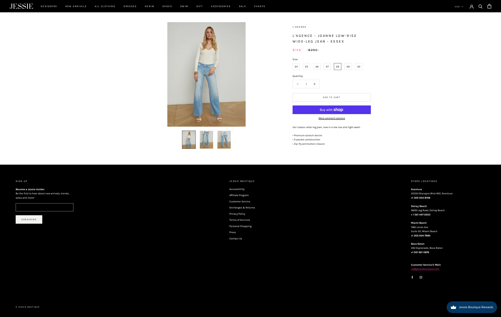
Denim (149, 6)
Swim (184, 6)
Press (232, 232)
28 (337, 66)
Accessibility (236, 189)
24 (296, 66)
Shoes (167, 6)
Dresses (130, 6)
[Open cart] (489, 6)
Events (259, 6)
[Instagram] (421, 277)
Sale (242, 6)
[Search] (480, 6)
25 (306, 66)
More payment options (332, 118)
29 (348, 66)
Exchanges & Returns (242, 207)
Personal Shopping (240, 226)
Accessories (221, 6)
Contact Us (235, 238)
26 (316, 66)
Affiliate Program (239, 195)
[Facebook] (412, 277)
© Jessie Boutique (28, 307)
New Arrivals (76, 6)
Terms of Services (239, 219)
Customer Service (239, 201)
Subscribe (29, 219)
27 (327, 66)
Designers (49, 6)
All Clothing (105, 6)
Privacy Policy (237, 213)
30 (358, 66)
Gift (199, 6)
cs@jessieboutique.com (425, 268)
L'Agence (299, 26)
